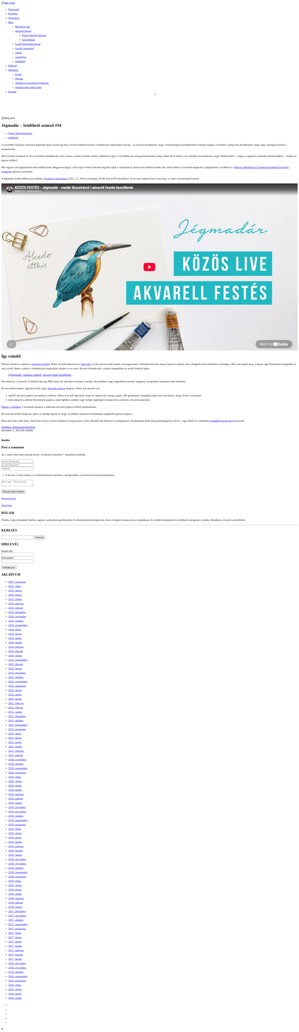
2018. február (15, 902)
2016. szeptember (18, 976)
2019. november (17, 811)
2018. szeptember (18, 872)
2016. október (16, 972)
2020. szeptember (18, 768)
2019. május (15, 837)
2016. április (15, 998)
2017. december (17, 911)
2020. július (14, 777)
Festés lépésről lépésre (34, 35)
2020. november (17, 759)
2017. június (15, 937)
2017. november (17, 915)
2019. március (16, 846)
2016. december (17, 963)
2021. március (16, 751)
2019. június (15, 833)
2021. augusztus (17, 729)
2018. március (16, 898)
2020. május (15, 785)
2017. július (14, 933)
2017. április (15, 946)
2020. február (15, 798)
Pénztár (19, 78)
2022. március (16, 703)
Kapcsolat (13, 9)
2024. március (16, 647)
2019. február (15, 850)
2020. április (15, 790)
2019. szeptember (18, 820)
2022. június (15, 690)
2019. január (15, 855)
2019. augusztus (17, 824)
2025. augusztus (17, 581)
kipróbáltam (28, 39)
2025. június (15, 590)
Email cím (6, 551)
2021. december (17, 716)
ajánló (18, 52)
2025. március (16, 603)
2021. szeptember (18, 725)
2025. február (15, 608)
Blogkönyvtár (22, 26)
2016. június (15, 989)
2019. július (14, 829)
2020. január (15, 803)
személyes (20, 57)
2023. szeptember (18, 660)
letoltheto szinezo (10, 427)
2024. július (14, 629)
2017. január (15, 959)
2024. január (15, 655)
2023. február (15, 664)
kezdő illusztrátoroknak (28, 44)
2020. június (15, 781)
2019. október (16, 816)
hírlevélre (86, 364)
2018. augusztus (17, 876)
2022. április (15, 699)
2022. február (15, 707)
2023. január (15, 668)
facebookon (227, 420)
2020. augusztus (17, 772)
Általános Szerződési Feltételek (32, 83)
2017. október (16, 920)
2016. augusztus (17, 980)
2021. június (15, 738)
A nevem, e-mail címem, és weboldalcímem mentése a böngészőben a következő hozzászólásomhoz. (60, 475)
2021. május (15, 742)
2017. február (15, 954)
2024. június (15, 634)
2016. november (17, 967)
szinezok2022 (27, 427)
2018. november (17, 863)
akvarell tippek (23, 31)
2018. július (14, 881)
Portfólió (13, 13)
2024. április (15, 642)
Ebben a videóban (11, 407)
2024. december (17, 612)
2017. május (15, 941)
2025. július (14, 586)
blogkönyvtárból (41, 364)
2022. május (15, 694)
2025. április (15, 599)
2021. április (15, 746)
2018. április (15, 894)
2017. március (16, 950)
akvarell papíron (56, 388)
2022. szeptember (18, 681)
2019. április (15, 842)
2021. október (16, 720)
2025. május (15, 595)
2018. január (15, 907)
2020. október (16, 764)
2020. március (16, 794)
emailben (215, 420)
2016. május (15, 993)
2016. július (14, 985)
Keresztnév (7, 557)
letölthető (20, 61)
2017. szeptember (18, 924)
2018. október (16, 868)
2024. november (17, 616)
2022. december (17, 673)
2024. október (16, 621)
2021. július (14, 733)
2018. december (17, 859)
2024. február (15, 651)
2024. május (15, 638)
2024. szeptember (18, 625)
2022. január (15, 712)
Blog (10, 22)
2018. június (15, 885)
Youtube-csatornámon (56, 178)
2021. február (15, 755)
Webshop (13, 70)
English (12, 91)
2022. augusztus (17, 686)
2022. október (16, 677)
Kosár (18, 74)
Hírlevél (12, 65)
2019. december (17, 807)
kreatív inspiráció (24, 48)
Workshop (13, 18)
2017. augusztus (17, 928)
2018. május (15, 889)
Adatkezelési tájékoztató (28, 87)
